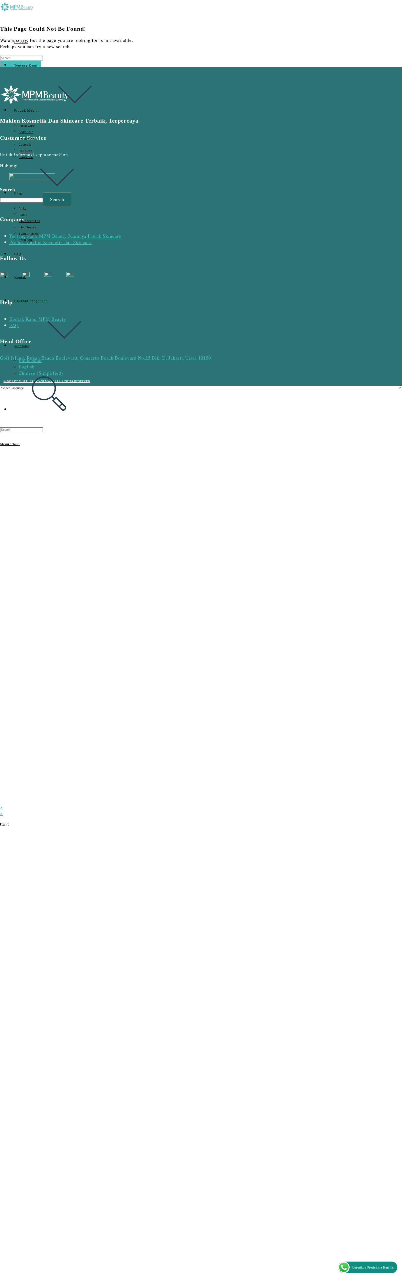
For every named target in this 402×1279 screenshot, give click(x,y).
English (27, 367)
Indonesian (30, 360)
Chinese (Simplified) (41, 373)
